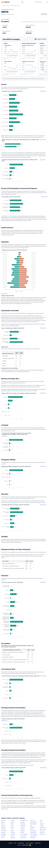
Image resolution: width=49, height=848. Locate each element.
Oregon (32, 829)
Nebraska (23, 830)
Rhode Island (33, 832)
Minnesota (23, 823)
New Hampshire (24, 834)
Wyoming (42, 832)
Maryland (13, 837)
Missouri (22, 827)
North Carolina (33, 822)
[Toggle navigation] (22, 2)
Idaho (12, 823)
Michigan (23, 822)
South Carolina (33, 834)
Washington (42, 827)
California (3, 827)
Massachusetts (24, 820)
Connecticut (8, 5)
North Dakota (33, 823)
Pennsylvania (33, 830)
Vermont (42, 823)
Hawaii (12, 822)
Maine (12, 836)
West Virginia (43, 829)
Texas (41, 820)
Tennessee (32, 837)
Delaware (3, 832)
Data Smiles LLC (26, 845)
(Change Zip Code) (16, 5)
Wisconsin (42, 830)
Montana (22, 829)
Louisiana (13, 834)
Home (3, 5)
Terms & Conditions (29, 843)
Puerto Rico (42, 834)
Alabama (3, 820)
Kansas (12, 830)
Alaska (2, 822)
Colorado (3, 829)
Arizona (3, 823)
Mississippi (23, 825)
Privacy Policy (38, 843)
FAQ (15, 843)
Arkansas (3, 825)
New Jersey (23, 836)
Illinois (12, 825)
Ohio (31, 825)
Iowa (12, 829)
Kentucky (13, 832)
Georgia (12, 820)
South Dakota (33, 836)
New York (32, 820)
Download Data (21, 843)
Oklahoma (32, 827)
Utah (41, 822)
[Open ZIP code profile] (47, 2)
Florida (2, 837)
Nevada (22, 832)
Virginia (41, 825)
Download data (44, 14)
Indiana (12, 827)
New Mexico (23, 837)
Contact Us (10, 843)
